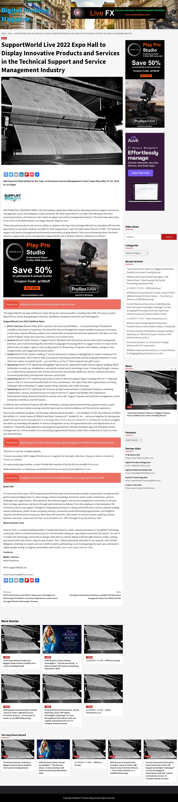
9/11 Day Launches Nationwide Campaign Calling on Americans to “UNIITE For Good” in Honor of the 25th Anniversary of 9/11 (150, 334)
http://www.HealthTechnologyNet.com (143, 480)
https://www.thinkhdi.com (50, 518)
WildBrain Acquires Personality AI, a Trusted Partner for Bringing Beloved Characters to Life (151, 352)
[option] (151, 399)
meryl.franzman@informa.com (76, 469)
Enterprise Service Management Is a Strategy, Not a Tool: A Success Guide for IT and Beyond (55, 419)
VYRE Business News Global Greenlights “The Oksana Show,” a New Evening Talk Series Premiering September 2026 (61, 664)
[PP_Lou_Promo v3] (55, 267)
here (66, 220)
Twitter (7, 459)
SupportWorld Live (74, 213)
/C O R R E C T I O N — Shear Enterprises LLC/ (98, 711)
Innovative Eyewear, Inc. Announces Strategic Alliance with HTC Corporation (148, 344)
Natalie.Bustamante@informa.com (81, 464)
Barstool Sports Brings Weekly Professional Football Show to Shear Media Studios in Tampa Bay (151, 325)
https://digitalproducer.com (137, 465)
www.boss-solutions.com (47, 336)
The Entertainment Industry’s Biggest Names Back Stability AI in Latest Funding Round (19, 663)
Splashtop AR (61, 364)
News (4, 38)
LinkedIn (18, 459)
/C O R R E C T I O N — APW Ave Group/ (103, 660)
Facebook (108, 456)
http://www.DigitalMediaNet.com (140, 473)
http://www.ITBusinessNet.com (139, 458)
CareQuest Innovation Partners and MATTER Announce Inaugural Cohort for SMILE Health (95, 595)
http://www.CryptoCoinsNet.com (140, 488)
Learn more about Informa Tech (77, 547)
